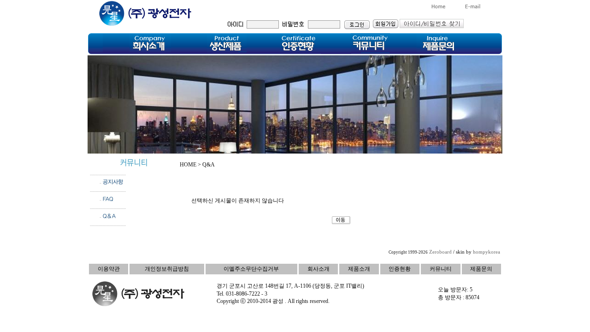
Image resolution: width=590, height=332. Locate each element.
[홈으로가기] (438, 7)
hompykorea (486, 252)
